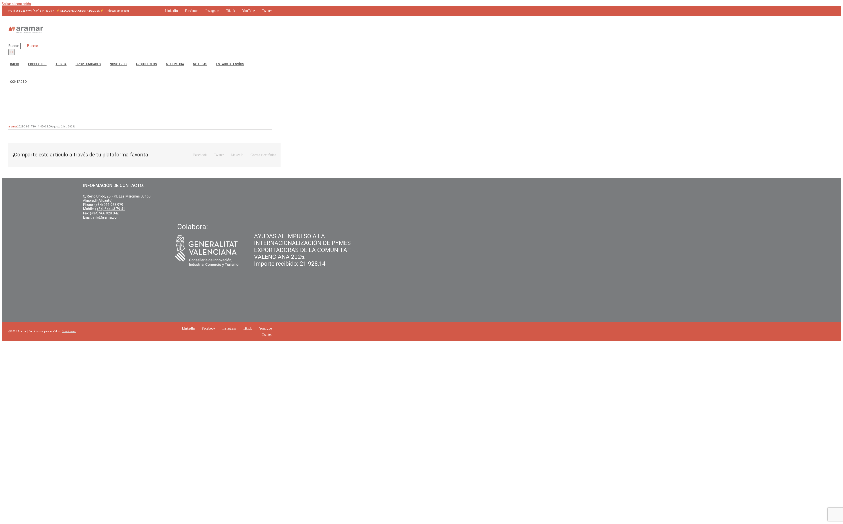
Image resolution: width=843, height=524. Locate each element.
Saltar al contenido (16, 4)
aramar (12, 126)
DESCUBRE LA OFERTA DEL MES (80, 10)
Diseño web (69, 331)
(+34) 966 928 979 (108, 205)
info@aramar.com (118, 10)
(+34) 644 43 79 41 (110, 209)
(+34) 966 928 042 (104, 213)
